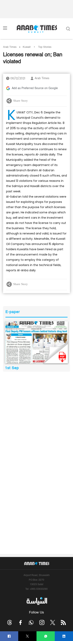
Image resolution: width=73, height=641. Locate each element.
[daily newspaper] (36, 342)
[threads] (9, 622)
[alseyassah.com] (36, 601)
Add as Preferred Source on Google (35, 88)
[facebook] (9, 636)
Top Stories (45, 47)
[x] (52, 622)
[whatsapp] (45, 636)
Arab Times (10, 47)
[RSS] (63, 622)
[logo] (36, 28)
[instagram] (41, 622)
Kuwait (27, 47)
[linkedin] (63, 636)
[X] (27, 636)
